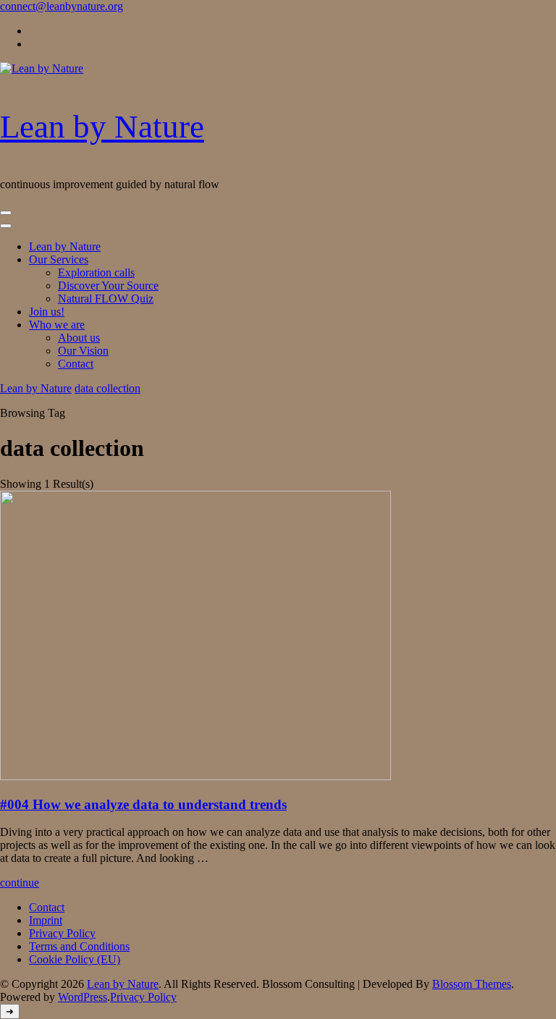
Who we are (57, 324)
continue (19, 882)
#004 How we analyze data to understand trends (143, 804)
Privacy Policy (62, 933)
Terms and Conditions (79, 946)
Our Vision (83, 350)
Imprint (45, 920)
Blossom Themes (471, 984)
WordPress (82, 997)
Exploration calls (96, 272)
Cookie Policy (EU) (74, 959)
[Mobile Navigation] (6, 213)
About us (79, 337)
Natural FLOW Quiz (105, 298)
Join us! (46, 311)
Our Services (58, 259)
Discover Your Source (108, 285)
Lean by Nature (102, 127)
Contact (75, 364)
